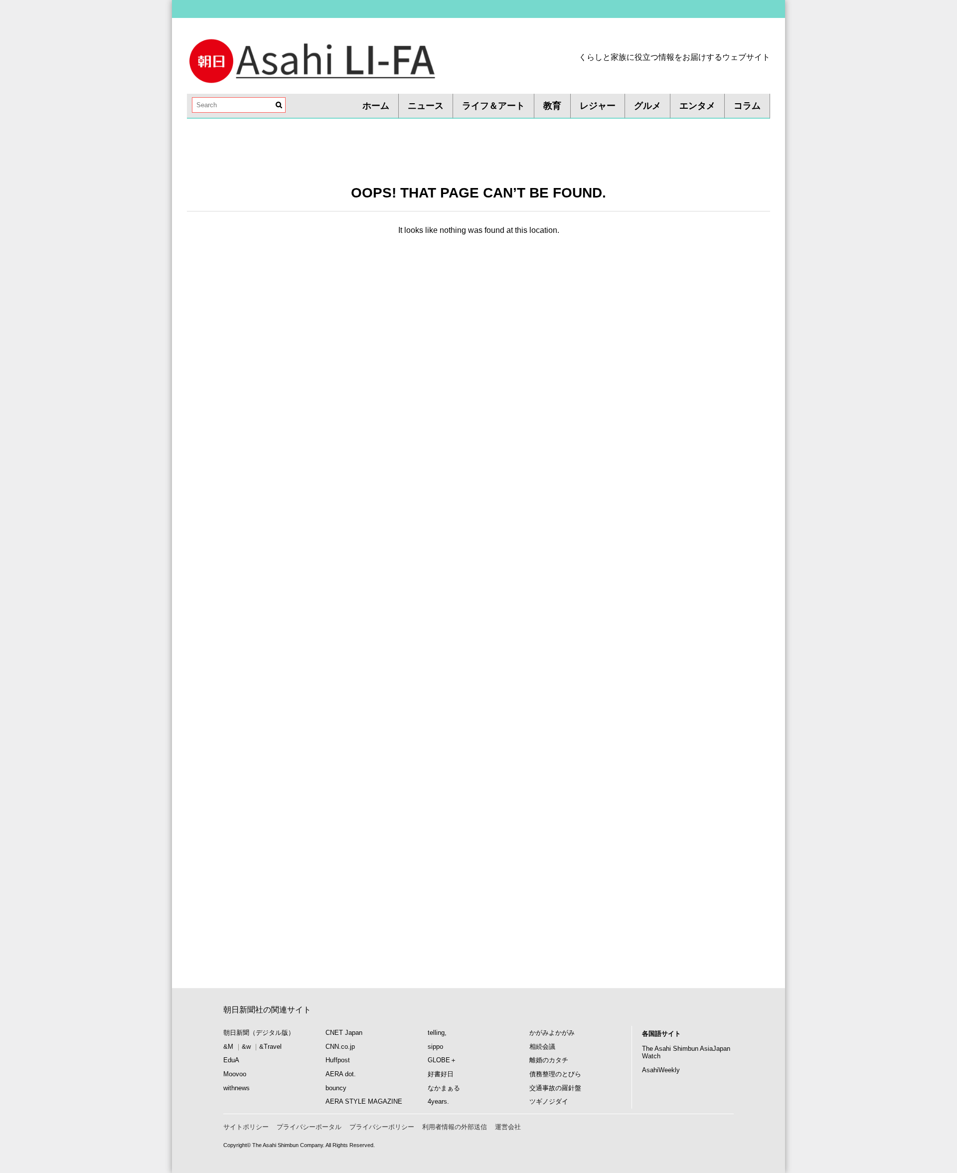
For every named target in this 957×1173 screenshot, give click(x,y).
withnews (236, 1088)
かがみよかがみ (552, 1032)
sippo (435, 1046)
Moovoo (234, 1074)
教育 (552, 106)
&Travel (270, 1046)
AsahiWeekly (661, 1070)
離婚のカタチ (548, 1060)
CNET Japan (343, 1032)
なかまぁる (444, 1088)
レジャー (598, 106)
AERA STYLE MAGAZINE (363, 1101)
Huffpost (337, 1060)
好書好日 (441, 1074)
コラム (747, 106)
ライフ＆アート (493, 106)
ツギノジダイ (548, 1101)
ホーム (375, 106)
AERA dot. (340, 1074)
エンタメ (697, 106)
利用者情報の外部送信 (454, 1127)
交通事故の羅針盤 (555, 1088)
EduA (231, 1060)
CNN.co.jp (340, 1046)
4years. (438, 1101)
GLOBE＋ (442, 1060)
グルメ (647, 106)
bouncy (335, 1088)
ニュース (426, 106)
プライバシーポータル (309, 1127)
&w (246, 1046)
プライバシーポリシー (381, 1127)
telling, (437, 1032)
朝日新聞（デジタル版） (259, 1032)
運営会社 (508, 1127)
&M (228, 1046)
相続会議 (542, 1046)
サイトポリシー (246, 1127)
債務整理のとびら (555, 1074)
